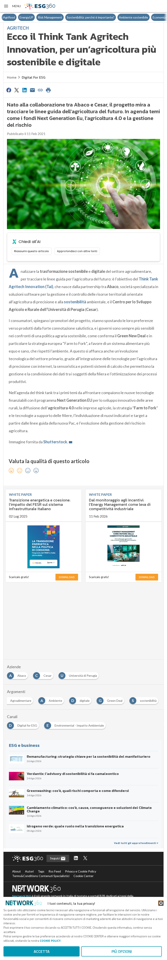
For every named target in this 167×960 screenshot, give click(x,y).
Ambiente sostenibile (117, 17)
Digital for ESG (33, 77)
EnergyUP (10, 17)
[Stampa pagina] (48, 89)
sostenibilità (75, 301)
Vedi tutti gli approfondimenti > (136, 843)
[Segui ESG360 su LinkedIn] (75, 858)
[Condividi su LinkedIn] (24, 89)
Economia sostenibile (150, 17)
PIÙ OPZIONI (122, 951)
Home (12, 77)
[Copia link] (40, 89)
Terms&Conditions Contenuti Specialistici (40, 876)
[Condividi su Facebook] (8, 89)
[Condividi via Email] (32, 89)
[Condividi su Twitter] (16, 89)
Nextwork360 (21, 896)
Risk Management (33, 17)
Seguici (55, 858)
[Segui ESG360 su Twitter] (85, 858)
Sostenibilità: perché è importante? (74, 17)
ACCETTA (42, 951)
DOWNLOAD (67, 577)
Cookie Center (83, 876)
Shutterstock (55, 441)
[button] (12, 6)
